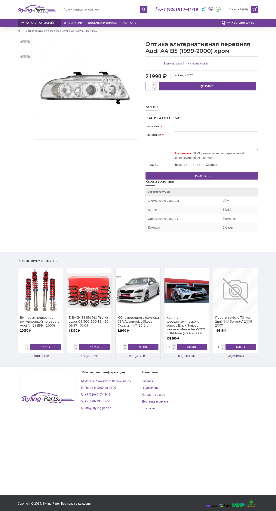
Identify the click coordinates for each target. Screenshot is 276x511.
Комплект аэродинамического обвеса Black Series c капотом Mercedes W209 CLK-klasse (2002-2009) (185, 325)
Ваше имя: (153, 126)
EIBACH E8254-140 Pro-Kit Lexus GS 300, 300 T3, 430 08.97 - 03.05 (89, 321)
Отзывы (152, 107)
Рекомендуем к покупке (37, 261)
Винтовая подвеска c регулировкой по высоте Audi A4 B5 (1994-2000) (40, 321)
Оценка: (151, 165)
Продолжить (202, 175)
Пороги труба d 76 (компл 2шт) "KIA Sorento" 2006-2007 (235, 321)
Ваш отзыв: (154, 135)
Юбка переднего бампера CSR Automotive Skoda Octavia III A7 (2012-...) (138, 321)
